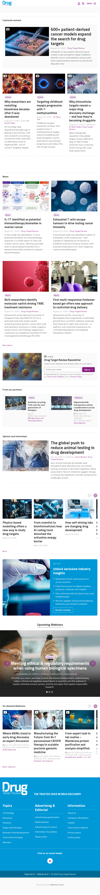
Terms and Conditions (55, 377)
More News (7, 345)
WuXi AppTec (79, 423)
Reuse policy (41, 836)
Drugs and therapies (12, 827)
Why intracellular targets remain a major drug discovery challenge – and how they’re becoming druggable (82, 111)
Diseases (7, 822)
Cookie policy (74, 837)
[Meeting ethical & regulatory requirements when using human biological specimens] (47, 692)
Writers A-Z (42, 874)
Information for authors (46, 831)
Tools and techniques (13, 837)
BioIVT (80, 674)
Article (8, 97)
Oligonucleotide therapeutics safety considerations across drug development (84, 406)
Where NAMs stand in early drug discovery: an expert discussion (17, 737)
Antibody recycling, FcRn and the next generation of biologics (37, 406)
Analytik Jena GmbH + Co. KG (77, 757)
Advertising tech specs (46, 827)
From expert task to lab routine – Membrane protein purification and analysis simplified (77, 741)
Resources (7, 818)
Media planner (42, 822)
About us (72, 813)
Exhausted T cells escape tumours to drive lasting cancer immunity (73, 223)
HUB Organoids (9, 749)
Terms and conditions (78, 827)
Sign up (87, 369)
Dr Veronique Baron (36, 419)
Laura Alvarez (81, 457)
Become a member (63, 610)
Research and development (16, 832)
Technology (8, 813)
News (7, 215)
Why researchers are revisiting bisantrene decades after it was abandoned (17, 109)
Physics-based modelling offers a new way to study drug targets (15, 528)
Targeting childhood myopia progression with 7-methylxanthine (50, 107)
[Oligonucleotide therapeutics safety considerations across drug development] (52, 692)
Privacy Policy (76, 377)
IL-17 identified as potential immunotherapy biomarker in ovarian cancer (22, 223)
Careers (71, 822)
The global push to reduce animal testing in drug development (73, 447)
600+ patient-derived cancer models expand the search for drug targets (71, 36)
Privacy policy (74, 832)
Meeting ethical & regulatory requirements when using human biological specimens (50, 665)
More (5, 551)
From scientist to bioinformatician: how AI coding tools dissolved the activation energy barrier (48, 531)
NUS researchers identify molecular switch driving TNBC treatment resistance (24, 303)
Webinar (78, 398)
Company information (78, 818)
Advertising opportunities (47, 817)
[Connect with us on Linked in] (50, 861)
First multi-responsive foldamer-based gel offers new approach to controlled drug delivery (74, 303)
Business (7, 842)
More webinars (9, 767)
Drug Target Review (76, 48)
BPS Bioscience (34, 418)
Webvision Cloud (56, 885)
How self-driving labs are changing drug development (79, 526)
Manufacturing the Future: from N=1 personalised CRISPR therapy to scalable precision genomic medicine (47, 742)
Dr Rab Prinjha (75, 127)
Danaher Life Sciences (43, 761)
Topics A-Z (29, 874)
